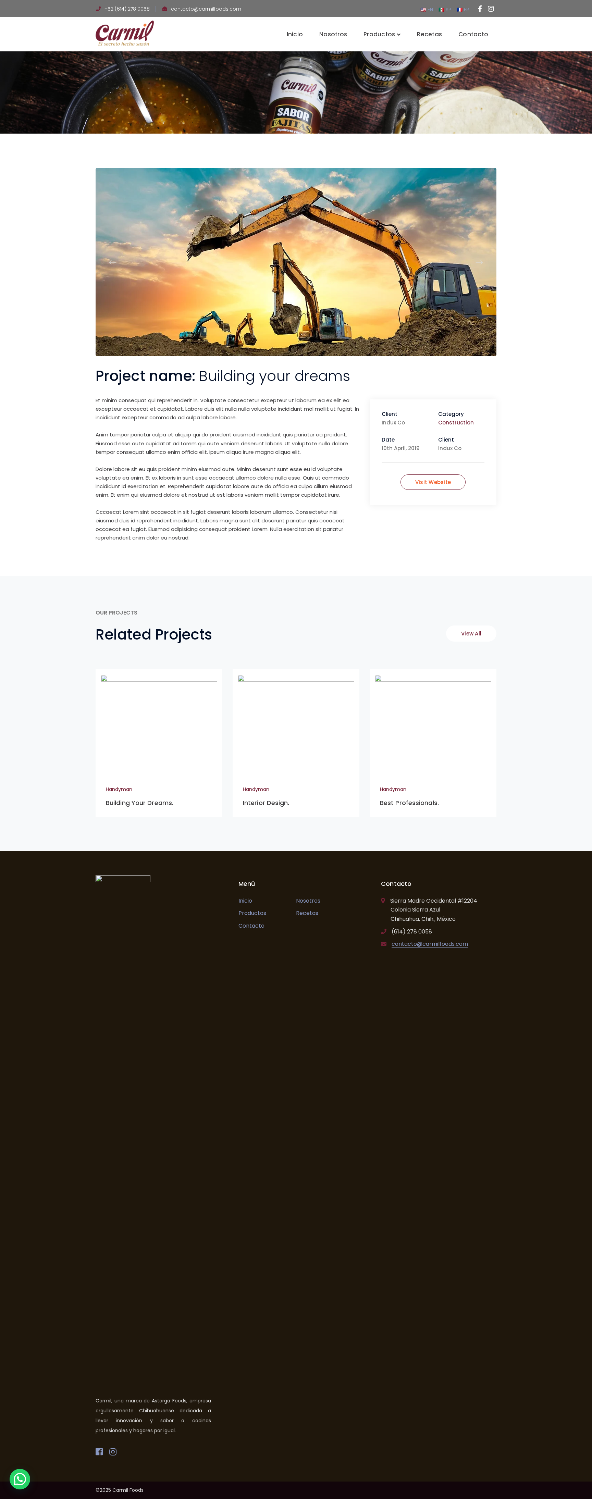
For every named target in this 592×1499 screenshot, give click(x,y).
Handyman (119, 789)
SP (447, 9)
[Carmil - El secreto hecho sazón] (125, 32)
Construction (456, 422)
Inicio (245, 901)
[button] (20, 1479)
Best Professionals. (409, 802)
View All (471, 633)
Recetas (307, 913)
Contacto (251, 926)
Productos (252, 913)
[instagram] (112, 1452)
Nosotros (308, 901)
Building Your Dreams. (139, 802)
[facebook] (99, 1452)
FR (466, 9)
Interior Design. (266, 802)
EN (430, 9)
